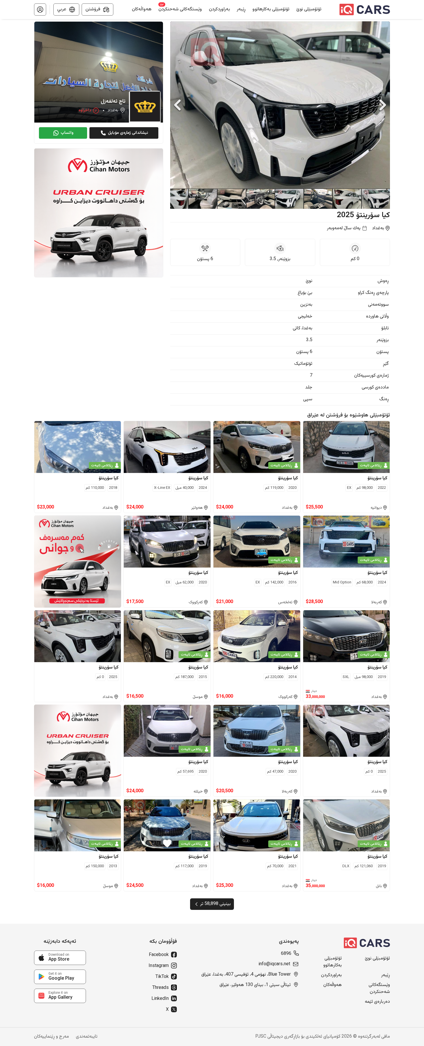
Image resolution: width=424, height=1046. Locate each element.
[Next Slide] (383, 105)
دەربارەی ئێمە (377, 1001)
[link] (60, 958)
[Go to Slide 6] (231, 199)
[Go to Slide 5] (260, 199)
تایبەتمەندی (86, 1036)
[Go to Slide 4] (289, 199)
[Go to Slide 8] (173, 199)
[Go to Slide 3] (317, 199)
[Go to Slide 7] (202, 199)
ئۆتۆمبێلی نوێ (377, 958)
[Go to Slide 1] (375, 199)
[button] (40, 9)
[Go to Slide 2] (346, 199)
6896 (286, 954)
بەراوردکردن (331, 975)
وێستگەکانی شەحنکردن (379, 989)
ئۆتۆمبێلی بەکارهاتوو (332, 962)
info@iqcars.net (274, 964)
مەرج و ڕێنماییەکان (51, 1036)
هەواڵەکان (332, 985)
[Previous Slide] (177, 105)
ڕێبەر (385, 975)
